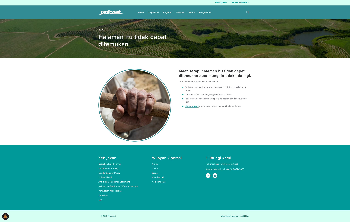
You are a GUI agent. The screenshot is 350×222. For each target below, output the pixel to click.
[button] (5, 216)
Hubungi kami (192, 106)
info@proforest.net (229, 164)
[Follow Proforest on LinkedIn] (208, 175)
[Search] (247, 12)
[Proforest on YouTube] (215, 175)
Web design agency (230, 216)
